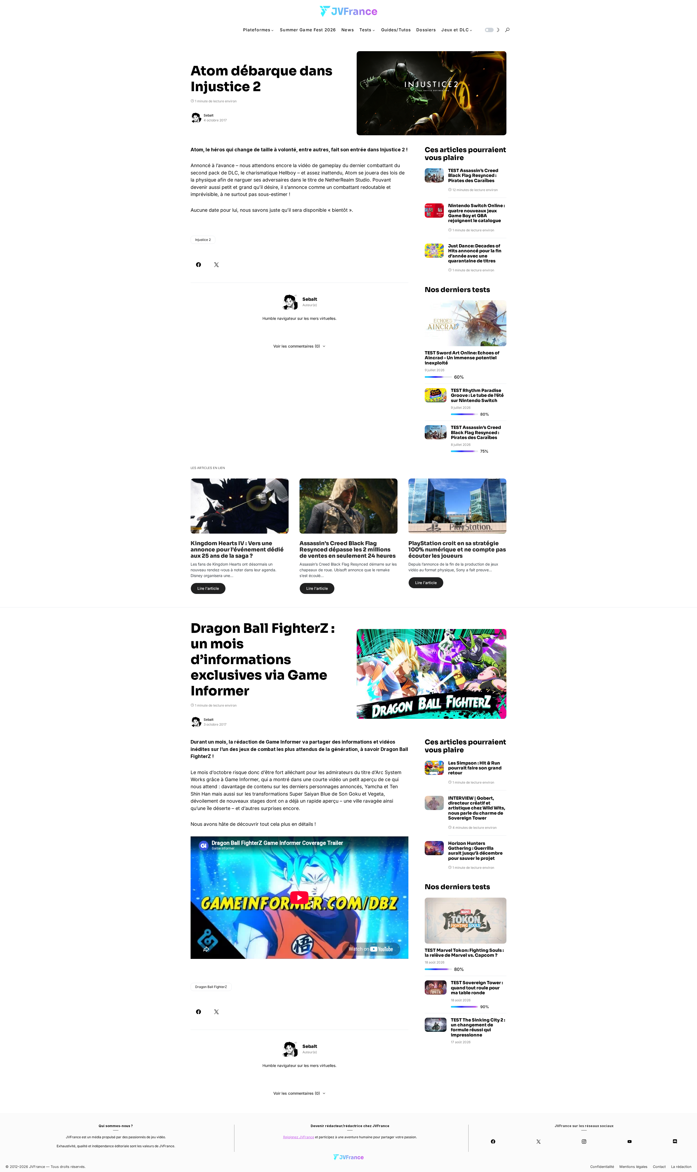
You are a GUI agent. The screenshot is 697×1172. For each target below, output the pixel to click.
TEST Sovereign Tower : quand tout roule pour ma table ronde (477, 988)
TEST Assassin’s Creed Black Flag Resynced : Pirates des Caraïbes (473, 175)
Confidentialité (602, 1167)
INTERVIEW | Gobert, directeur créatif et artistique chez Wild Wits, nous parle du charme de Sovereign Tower (476, 808)
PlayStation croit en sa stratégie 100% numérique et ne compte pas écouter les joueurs (457, 549)
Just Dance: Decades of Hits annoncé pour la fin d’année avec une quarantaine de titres (475, 254)
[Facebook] (493, 1141)
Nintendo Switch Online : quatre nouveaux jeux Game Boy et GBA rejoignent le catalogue (476, 213)
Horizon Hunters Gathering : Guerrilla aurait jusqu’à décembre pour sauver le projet (475, 851)
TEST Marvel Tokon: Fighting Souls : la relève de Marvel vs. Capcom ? (464, 952)
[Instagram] (584, 1141)
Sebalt (208, 115)
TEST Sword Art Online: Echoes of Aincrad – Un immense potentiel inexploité (462, 358)
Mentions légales (633, 1167)
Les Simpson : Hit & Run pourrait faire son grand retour (475, 768)
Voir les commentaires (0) (296, 346)
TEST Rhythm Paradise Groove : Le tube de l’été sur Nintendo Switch (477, 395)
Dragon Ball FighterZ (211, 987)
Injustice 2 (203, 240)
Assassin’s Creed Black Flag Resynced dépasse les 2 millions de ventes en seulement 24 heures (347, 549)
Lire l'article (208, 588)
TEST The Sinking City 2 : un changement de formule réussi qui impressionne (478, 1027)
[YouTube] (629, 1141)
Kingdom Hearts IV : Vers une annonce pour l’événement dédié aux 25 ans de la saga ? (237, 549)
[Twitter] (538, 1141)
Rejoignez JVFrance (298, 1137)
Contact (659, 1167)
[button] (492, 30)
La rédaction (681, 1167)
